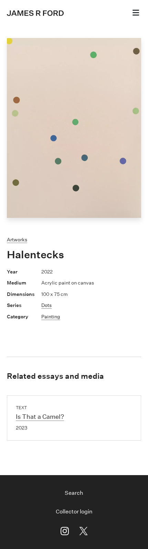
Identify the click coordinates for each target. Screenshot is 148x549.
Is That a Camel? (40, 417)
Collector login (74, 511)
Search (74, 493)
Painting (50, 317)
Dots (46, 305)
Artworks (17, 240)
